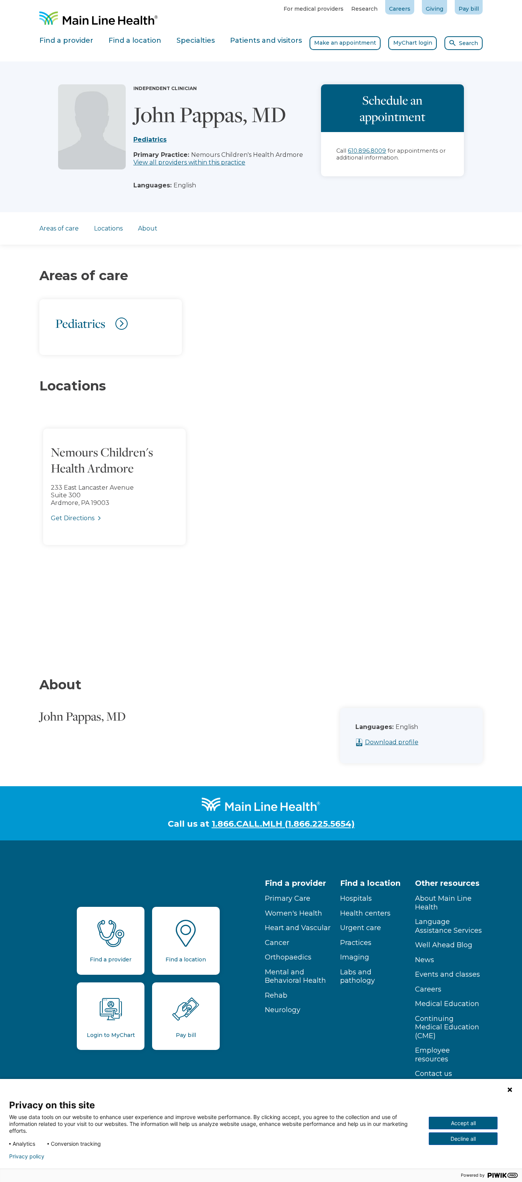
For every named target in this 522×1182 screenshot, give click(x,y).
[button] (261, 524)
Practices (355, 943)
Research (364, 8)
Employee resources (432, 1054)
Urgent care (360, 928)
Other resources (447, 883)
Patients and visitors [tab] (266, 40)
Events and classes (447, 974)
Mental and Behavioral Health (295, 976)
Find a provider (295, 883)
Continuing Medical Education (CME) (447, 1027)
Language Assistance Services (448, 926)
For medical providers (314, 8)
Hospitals (356, 898)
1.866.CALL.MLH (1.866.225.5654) (283, 824)
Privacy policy (26, 1156)
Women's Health (293, 913)
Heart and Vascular (298, 928)
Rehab (276, 995)
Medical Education (447, 1004)
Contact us (433, 1073)
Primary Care (287, 898)
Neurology (282, 1010)
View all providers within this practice (189, 162)
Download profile (391, 742)
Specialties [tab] (196, 40)
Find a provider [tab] (66, 40)
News (424, 960)
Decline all (463, 1138)
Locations (108, 228)
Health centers (365, 913)
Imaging (354, 957)
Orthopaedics (288, 957)
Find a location (370, 883)
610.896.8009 (367, 150)
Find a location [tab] (135, 40)
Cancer (277, 943)
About (147, 228)
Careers (399, 8)
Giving (434, 8)
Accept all (463, 1123)
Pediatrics (150, 139)
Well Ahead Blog (443, 945)
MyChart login (412, 42)
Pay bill (469, 8)
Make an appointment (345, 42)
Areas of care (59, 228)
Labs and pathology (357, 976)
